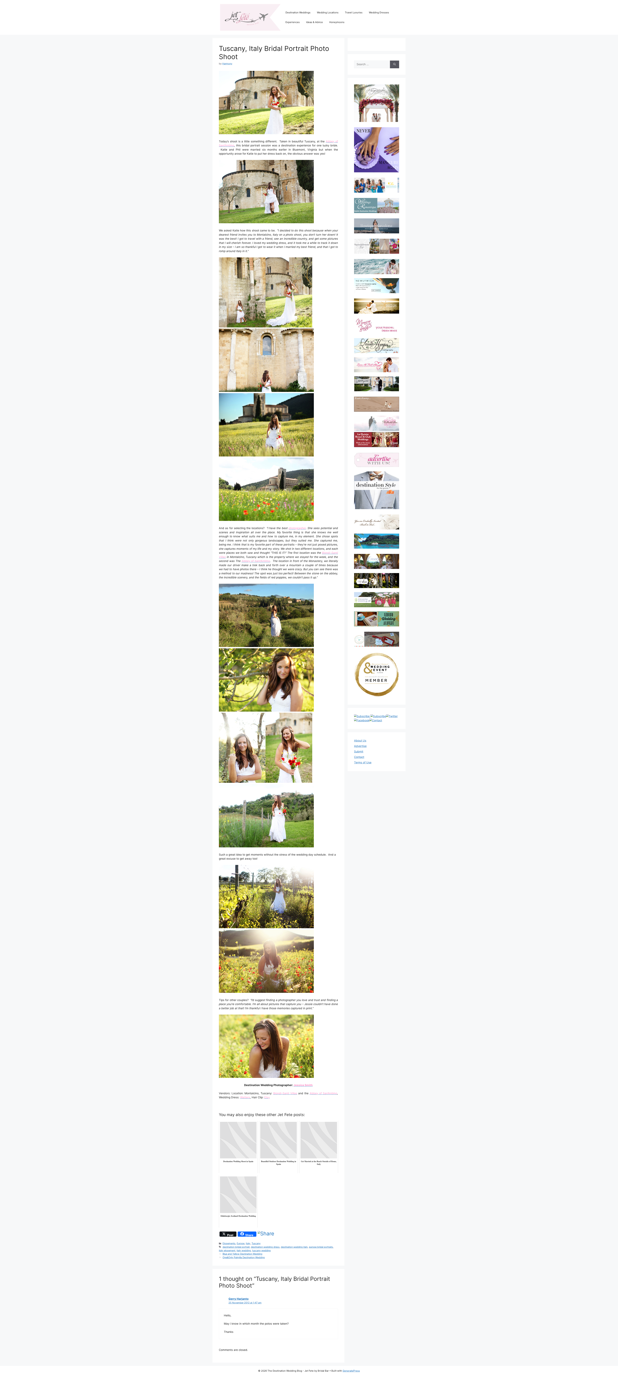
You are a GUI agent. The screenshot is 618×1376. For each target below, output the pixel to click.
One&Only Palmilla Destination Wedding (244, 1257)
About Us (360, 740)
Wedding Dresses (379, 12)
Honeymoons (336, 22)
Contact (359, 757)
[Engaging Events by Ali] (376, 599)
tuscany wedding (261, 1250)
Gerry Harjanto (238, 1298)
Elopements (229, 1243)
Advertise (360, 746)
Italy (248, 1243)
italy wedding (244, 1250)
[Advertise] (376, 459)
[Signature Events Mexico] (376, 266)
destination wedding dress (265, 1247)
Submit (358, 751)
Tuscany (256, 1243)
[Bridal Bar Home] (376, 521)
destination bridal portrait (236, 1247)
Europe (240, 1243)
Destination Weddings (298, 12)
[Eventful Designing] (376, 561)
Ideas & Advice (314, 22)
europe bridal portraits (321, 1247)
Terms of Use (362, 762)
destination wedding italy (294, 1247)
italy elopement (227, 1250)
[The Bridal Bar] (376, 424)
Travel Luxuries (353, 12)
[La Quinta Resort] (376, 446)
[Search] (394, 64)
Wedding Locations (327, 12)
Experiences (293, 22)
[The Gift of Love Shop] (376, 580)
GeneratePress (351, 1370)
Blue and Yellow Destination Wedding (242, 1253)
